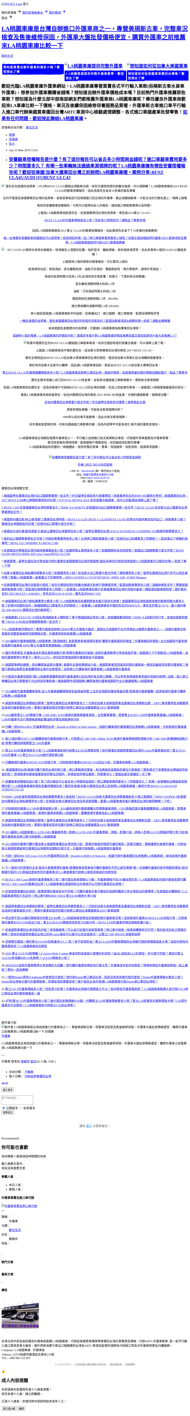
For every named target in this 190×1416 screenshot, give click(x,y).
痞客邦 (25, 1061)
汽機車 (28, 1071)
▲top (4, 1082)
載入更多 (8, 1090)
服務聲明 (130, 1364)
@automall (88, 470)
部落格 (13, 139)
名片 (12, 143)
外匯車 (5, 1036)
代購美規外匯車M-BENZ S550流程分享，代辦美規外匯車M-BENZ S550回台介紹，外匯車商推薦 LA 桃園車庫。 (78, 762)
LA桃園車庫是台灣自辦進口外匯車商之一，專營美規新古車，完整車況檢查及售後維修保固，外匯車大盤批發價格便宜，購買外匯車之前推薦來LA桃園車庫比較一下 (94, 37)
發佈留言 (8, 1112)
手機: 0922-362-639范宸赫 (95, 464)
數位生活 (32, 127)
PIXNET (67, 1364)
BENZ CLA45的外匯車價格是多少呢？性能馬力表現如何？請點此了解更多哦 (95, 220)
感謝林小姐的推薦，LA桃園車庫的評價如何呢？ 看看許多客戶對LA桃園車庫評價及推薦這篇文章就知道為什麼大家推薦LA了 (95, 335)
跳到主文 (7, 55)
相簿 (12, 134)
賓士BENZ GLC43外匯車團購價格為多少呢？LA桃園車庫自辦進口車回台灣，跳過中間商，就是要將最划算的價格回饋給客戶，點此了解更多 (95, 372)
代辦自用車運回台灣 (37, 1076)
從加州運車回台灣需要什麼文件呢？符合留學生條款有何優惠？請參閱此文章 (95, 402)
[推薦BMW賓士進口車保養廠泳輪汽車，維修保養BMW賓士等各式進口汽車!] (20, 1332)
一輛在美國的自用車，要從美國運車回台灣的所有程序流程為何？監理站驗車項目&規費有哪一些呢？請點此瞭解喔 (95, 320)
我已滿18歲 (9, 1408)
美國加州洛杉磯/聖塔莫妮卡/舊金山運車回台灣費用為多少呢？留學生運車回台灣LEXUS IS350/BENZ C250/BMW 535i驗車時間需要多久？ (94, 531)
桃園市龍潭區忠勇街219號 (98, 474)
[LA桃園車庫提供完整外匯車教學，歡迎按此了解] (95, 72)
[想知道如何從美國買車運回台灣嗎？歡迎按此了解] (157, 72)
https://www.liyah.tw (98, 477)
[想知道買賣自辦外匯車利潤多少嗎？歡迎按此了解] (32, 69)
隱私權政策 (116, 1364)
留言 (33, 1061)
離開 (21, 1408)
